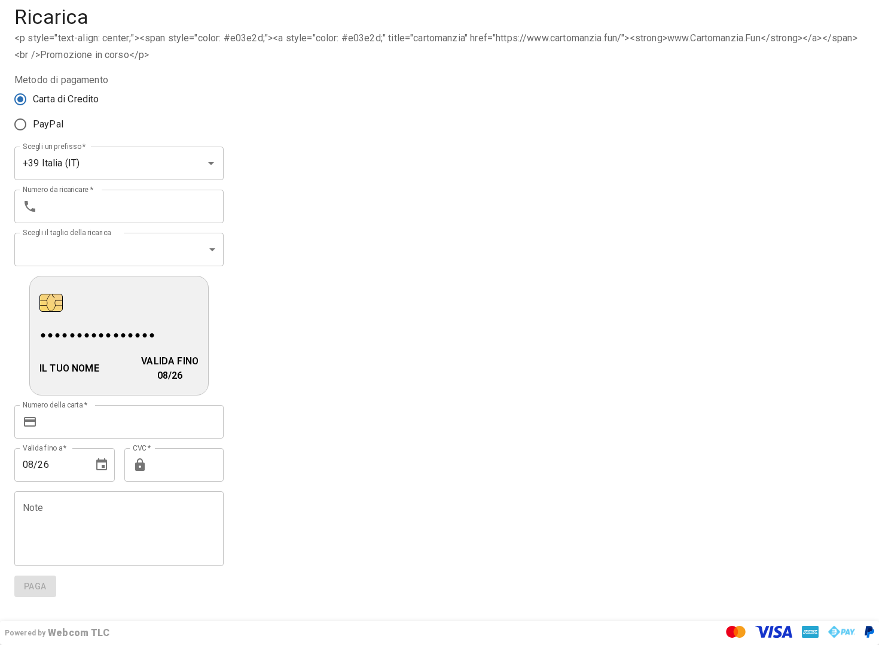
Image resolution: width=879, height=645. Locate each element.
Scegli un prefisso (54, 146)
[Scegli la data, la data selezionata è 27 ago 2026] (102, 465)
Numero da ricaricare (58, 189)
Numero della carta (55, 404)
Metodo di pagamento (61, 80)
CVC (142, 447)
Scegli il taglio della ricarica (67, 232)
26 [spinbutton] (43, 464)
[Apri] (211, 163)
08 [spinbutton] (28, 464)
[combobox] (102, 163)
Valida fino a (45, 447)
